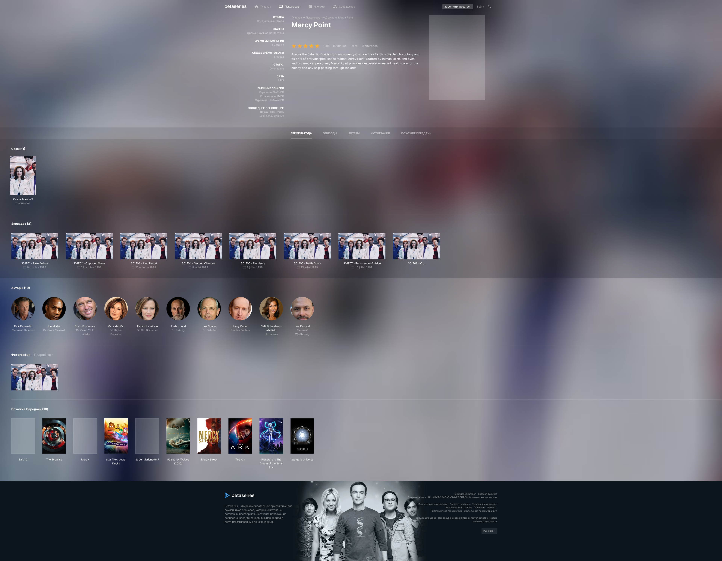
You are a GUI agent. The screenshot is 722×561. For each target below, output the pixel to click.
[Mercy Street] (209, 436)
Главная (296, 17)
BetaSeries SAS (454, 507)
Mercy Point (345, 17)
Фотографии (380, 133)
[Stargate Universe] (302, 436)
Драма (329, 17)
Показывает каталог (465, 493)
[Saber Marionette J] (147, 436)
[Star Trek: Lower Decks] (116, 436)
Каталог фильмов (487, 493)
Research (492, 507)
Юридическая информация (432, 504)
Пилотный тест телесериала (446, 510)
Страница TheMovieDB (269, 100)
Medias (468, 507)
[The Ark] (240, 436)
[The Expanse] (54, 436)
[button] (23, 316)
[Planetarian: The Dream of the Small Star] (271, 436)
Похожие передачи (416, 133)
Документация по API (419, 497)
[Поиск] (489, 6)
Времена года (301, 133)
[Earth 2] (23, 436)
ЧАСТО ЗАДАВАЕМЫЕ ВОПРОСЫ (451, 497)
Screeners (479, 507)
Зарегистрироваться (457, 6)
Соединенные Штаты (270, 21)
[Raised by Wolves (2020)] (178, 436)
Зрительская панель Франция (480, 510)
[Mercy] (85, 436)
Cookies (454, 504)
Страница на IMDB (272, 96)
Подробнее (42, 355)
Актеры (354, 133)
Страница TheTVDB (271, 92)
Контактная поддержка (484, 497)
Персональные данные (484, 504)
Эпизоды (330, 133)
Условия (465, 504)
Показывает (314, 17)
